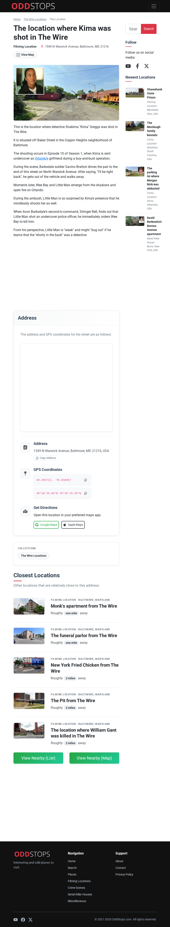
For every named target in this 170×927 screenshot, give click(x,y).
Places (72, 874)
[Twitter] (30, 919)
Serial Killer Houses (80, 894)
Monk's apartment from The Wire (84, 606)
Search (149, 29)
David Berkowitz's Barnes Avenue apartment (154, 226)
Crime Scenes (76, 888)
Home (17, 19)
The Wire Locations (35, 19)
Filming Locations (79, 881)
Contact (120, 868)
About (119, 861)
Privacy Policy (124, 874)
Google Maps (48, 524)
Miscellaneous (77, 901)
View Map (27, 54)
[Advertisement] (66, 270)
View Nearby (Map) (94, 758)
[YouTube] (128, 66)
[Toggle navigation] (154, 6)
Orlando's (41, 158)
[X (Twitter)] (146, 66)
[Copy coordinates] (86, 493)
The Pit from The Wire (73, 700)
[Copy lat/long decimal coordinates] (86, 480)
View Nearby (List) (38, 758)
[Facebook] (137, 66)
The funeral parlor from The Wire (84, 635)
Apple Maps (75, 524)
